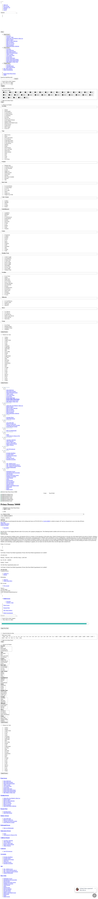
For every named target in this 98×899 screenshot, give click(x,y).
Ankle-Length (8, 257)
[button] (6, 34)
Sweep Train (8, 267)
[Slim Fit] (4, 708)
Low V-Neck (8, 281)
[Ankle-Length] (4, 691)
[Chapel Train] (4, 694)
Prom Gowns (6, 605)
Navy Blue (7, 351)
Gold (6, 373)
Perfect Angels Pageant (11, 443)
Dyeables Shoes (10, 454)
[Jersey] (3, 689)
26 (86, 92)
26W (58, 95)
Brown (6, 374)
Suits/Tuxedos (9, 474)
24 (81, 92)
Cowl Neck (7, 276)
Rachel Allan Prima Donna (12, 399)
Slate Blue (7, 348)
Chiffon (6, 236)
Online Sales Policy (5, 523)
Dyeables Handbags (10, 453)
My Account (6, 6)
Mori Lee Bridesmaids (11, 430)
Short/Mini (7, 265)
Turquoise (7, 345)
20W (37, 95)
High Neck (7, 279)
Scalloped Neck (8, 287)
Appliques (7, 212)
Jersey (6, 239)
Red (6, 366)
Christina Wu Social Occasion (13, 425)
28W (65, 95)
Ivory (6, 370)
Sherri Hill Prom (10, 390)
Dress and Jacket (8, 137)
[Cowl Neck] (4, 698)
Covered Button (8, 186)
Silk (6, 247)
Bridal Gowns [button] (6, 598)
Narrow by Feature (7, 104)
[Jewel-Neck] (4, 701)
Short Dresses (8, 152)
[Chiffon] (3, 686)
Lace (6, 224)
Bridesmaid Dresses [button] (5, 825)
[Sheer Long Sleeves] (5, 714)
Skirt (6, 153)
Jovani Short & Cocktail (11, 426)
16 (58, 92)
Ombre (6, 205)
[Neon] (2, 675)
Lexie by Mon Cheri (11, 442)
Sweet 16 (7, 128)
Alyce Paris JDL (10, 422)
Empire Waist (8, 302)
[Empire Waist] (4, 705)
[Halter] (4, 699)
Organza (7, 243)
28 (92, 92)
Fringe (6, 223)
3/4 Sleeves (7, 313)
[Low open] (4, 670)
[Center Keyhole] (5, 662)
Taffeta (6, 249)
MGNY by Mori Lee (11, 424)
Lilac (6, 354)
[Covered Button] (4, 666)
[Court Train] (4, 695)
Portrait (6, 286)
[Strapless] (4, 721)
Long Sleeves (8, 314)
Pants (6, 146)
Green (6, 341)
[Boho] (4, 654)
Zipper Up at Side (9, 194)
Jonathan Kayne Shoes (11, 455)
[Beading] (4, 680)
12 (47, 92)
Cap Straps (7, 325)
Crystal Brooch (8, 217)
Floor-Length (8, 262)
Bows (6, 215)
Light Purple (8, 356)
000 (6, 92)
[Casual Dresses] (6, 649)
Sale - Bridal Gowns (11, 463)
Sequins (6, 228)
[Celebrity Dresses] (5, 661)
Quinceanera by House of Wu (13, 436)
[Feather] (3, 687)
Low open (7, 190)
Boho (6, 136)
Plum (6, 364)
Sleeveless (7, 318)
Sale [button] (2, 866)
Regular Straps (8, 326)
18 (64, 92)
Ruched (6, 178)
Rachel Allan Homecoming (12, 400)
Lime (6, 343)
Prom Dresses (8, 124)
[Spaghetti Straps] (4, 719)
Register (5, 8)
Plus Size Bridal (10, 483)
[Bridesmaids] (6, 648)
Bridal (6, 110)
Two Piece (7, 159)
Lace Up (7, 188)
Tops (6, 156)
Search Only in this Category (8, 81)
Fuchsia (6, 361)
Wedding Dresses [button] (5, 795)
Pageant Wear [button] (4, 808)
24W (51, 95)
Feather (6, 220)
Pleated (6, 175)
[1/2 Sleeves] (5, 711)
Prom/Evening (9, 480)
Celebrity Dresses (9, 167)
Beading (7, 214)
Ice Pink (7, 357)
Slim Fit (6, 305)
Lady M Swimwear (10, 449)
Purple (6, 353)
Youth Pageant (9, 477)
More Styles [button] (3, 875)
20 (69, 92)
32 (11, 95)
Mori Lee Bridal (10, 409)
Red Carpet (7, 127)
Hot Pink (7, 360)
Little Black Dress (9, 140)
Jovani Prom (9, 396)
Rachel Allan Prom (10, 397)
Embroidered (8, 218)
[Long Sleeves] (5, 713)
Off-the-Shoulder (9, 283)
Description (6, 527)
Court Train (7, 261)
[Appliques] (4, 679)
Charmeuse (7, 235)
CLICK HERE (46, 521)
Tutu (6, 157)
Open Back (7, 174)
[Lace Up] (4, 668)
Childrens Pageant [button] (5, 837)
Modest (6, 144)
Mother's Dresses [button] (5, 815)
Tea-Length (7, 268)
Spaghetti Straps (8, 328)
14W (17, 95)
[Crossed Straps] (4, 667)
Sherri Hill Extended (11, 391)
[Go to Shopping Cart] (1, 1)
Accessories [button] (3, 854)
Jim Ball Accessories (11, 459)
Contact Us (6, 573)
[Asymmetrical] (4, 693)
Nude (6, 371)
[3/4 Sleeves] (5, 712)
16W (24, 95)
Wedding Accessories (11, 476)
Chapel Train (8, 259)
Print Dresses (8, 147)
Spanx (7, 479)
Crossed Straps (8, 187)
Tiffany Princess (10, 445)
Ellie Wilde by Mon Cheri (12, 401)
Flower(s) (7, 221)
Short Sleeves (8, 317)
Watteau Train (8, 269)
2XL (26, 97)
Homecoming (8, 121)
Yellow (6, 337)
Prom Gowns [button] (4, 778)
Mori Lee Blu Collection (11, 408)
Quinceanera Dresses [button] (6, 830)
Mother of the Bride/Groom (11, 122)
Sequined (7, 246)
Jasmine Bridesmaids (11, 467)
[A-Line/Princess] (4, 704)
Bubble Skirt (8, 165)
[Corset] (5, 663)
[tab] (50, 394)
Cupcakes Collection (11, 440)
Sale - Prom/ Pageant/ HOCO (13, 464)
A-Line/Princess (8, 301)
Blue (6, 350)
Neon (6, 203)
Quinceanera (8, 125)
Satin (6, 245)
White (6, 380)
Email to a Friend (4, 525)
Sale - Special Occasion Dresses (13, 466)
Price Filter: (5, 82)
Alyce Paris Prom (10, 395)
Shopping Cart (6, 7)
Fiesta (7, 434)
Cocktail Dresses (8, 114)
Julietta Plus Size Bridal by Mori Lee (14, 405)
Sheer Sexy (7, 150)
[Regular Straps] (4, 718)
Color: (2, 515)
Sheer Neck (7, 290)
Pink (6, 358)
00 (11, 92)
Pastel (6, 206)
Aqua (6, 344)
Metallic (7, 202)
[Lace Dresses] (4, 657)
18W (30, 95)
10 (41, 92)
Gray (6, 377)
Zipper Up (7, 193)
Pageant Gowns (9, 484)
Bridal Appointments (8, 613)
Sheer (6, 191)
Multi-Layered (8, 172)
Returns (5, 574)
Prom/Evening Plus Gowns (12, 475)
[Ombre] (2, 676)
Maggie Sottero (9, 407)
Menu (2, 31)
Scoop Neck (7, 289)
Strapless (7, 291)
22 (75, 92)
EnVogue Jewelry (10, 458)
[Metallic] (2, 673)
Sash (6, 227)
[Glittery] (2, 672)
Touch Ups (8, 457)
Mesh (6, 242)
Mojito (6, 338)
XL (20, 97)
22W (44, 95)
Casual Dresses (8, 112)
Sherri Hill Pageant (10, 418)
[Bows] (4, 681)
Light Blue (7, 347)
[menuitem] (50, 5)
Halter (6, 277)
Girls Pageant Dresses (10, 120)
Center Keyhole (8, 168)
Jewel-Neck (7, 280)
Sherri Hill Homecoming (12, 392)
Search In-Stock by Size (8, 88)
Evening (7, 117)
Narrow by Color (7, 334)
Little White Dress (9, 142)
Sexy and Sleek (8, 149)
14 (53, 92)
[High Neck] (4, 700)
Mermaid (7, 304)
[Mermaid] (4, 707)
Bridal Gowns (9, 489)
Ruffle (6, 225)
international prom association (13, 472)
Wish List (5, 5)
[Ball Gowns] (4, 653)
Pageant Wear (6, 607)
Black (6, 376)
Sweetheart (7, 293)
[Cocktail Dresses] (6, 650)
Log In (5, 10)
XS (92, 95)
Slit (5, 179)
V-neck (6, 294)
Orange (6, 367)
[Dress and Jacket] (4, 656)
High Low (7, 171)
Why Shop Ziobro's (7, 610)
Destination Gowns (10, 471)
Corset (6, 169)
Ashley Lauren (9, 394)
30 (5, 95)
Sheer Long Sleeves (9, 315)
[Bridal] (6, 647)
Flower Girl (7, 118)
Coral (6, 368)
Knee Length (8, 264)
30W (71, 95)
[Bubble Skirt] (5, 660)
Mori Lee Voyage (10, 410)
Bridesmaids (7, 111)
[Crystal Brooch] (4, 682)
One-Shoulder (8, 284)
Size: (2, 514)
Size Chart (3, 522)
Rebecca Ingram (10, 412)
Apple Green (8, 340)
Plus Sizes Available (9, 177)
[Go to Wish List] (2, 1)
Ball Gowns (7, 134)
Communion (8, 115)
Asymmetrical (8, 258)
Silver (6, 378)
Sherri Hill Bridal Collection (12, 413)
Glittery (6, 201)
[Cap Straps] (4, 717)
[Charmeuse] (3, 685)
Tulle (6, 250)
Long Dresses (8, 143)
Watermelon (7, 363)
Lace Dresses (8, 139)
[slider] (88, 624)
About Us (5, 579)
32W (78, 95)
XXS (85, 95)
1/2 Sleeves (7, 311)
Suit (6, 154)
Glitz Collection (9, 441)
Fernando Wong (10, 417)
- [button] (4, 388)
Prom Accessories (10, 481)
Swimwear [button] (3, 848)
